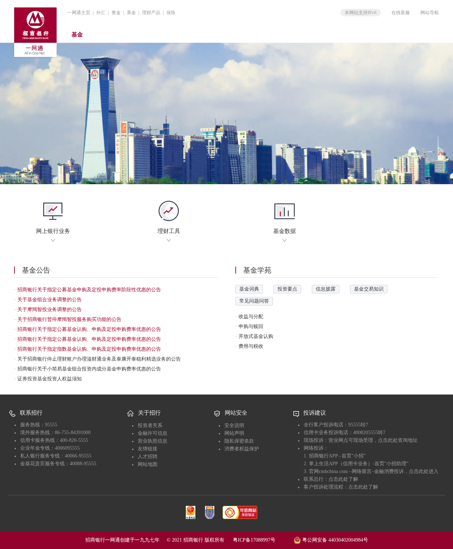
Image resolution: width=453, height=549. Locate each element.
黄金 (116, 12)
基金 (131, 12)
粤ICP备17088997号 (262, 540)
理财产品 (151, 12)
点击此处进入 (423, 471)
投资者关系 (150, 425)
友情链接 (147, 448)
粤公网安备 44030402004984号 (334, 539)
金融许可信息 (152, 433)
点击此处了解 (343, 479)
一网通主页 (78, 12)
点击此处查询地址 (398, 440)
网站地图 (147, 464)
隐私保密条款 (239, 441)
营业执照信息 (152, 441)
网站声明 (234, 433)
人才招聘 (147, 456)
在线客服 (400, 12)
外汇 (100, 12)
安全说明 (234, 425)
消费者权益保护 (241, 448)
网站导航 (429, 12)
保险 (171, 12)
